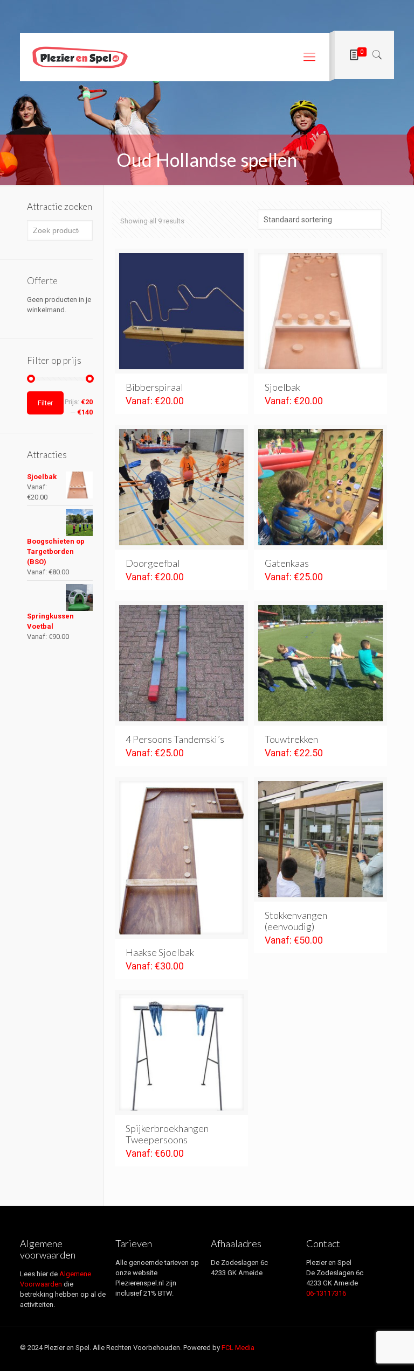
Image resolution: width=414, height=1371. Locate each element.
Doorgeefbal (153, 563)
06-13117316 (326, 1293)
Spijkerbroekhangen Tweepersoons (167, 1133)
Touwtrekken (291, 739)
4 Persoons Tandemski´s (175, 739)
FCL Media (238, 1348)
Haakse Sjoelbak (160, 952)
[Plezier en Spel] (80, 57)
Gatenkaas (287, 563)
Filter (45, 403)
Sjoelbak (282, 387)
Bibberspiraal (154, 387)
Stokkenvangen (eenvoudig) (296, 920)
